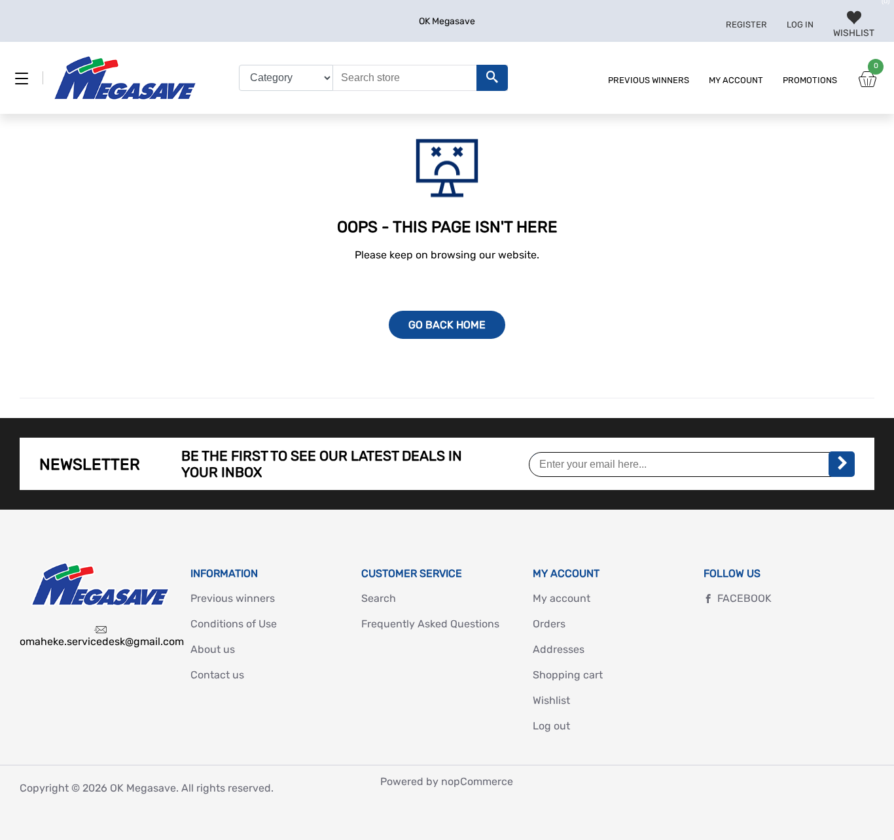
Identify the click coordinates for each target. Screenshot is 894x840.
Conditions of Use (233, 624)
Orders (549, 624)
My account (736, 80)
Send (842, 464)
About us (212, 649)
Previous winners (648, 80)
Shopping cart (568, 675)
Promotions (810, 80)
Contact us (217, 675)
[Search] (492, 78)
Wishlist (551, 700)
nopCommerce (477, 781)
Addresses (558, 649)
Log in (800, 24)
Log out (551, 726)
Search (378, 598)
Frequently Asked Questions (430, 624)
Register (746, 24)
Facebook (744, 598)
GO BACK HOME (447, 325)
